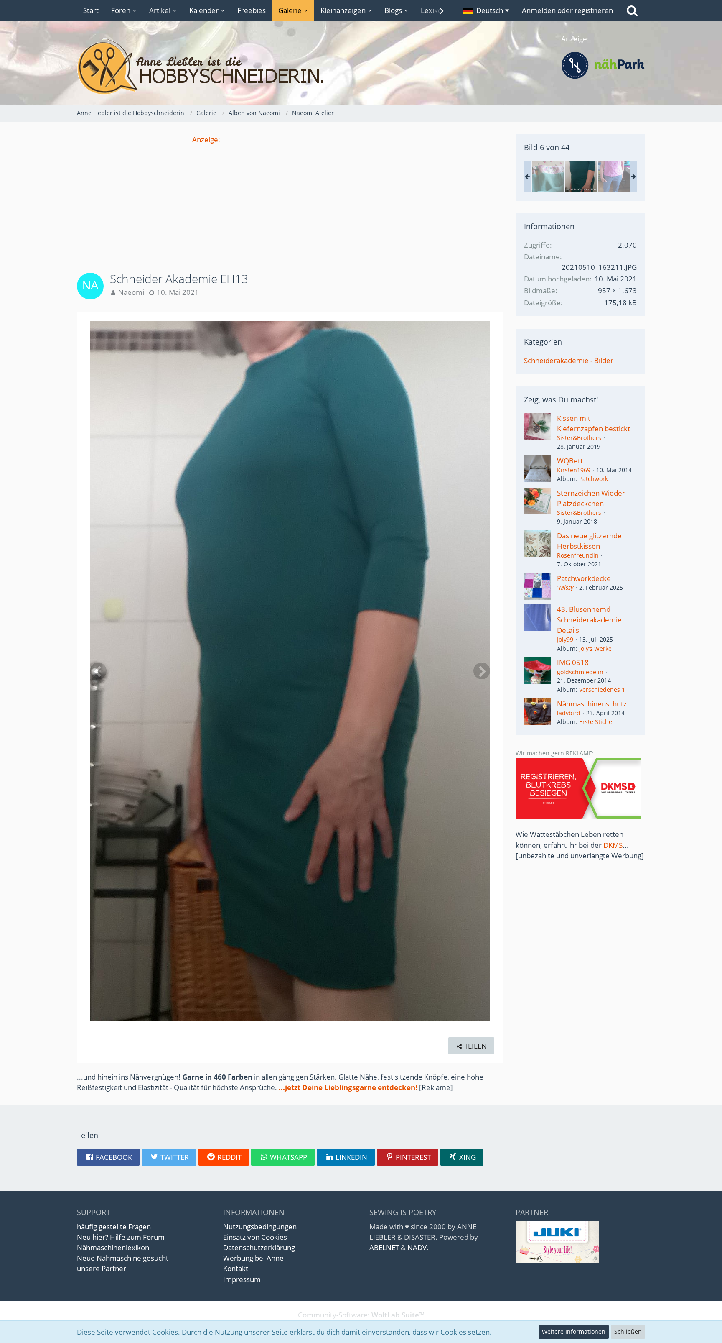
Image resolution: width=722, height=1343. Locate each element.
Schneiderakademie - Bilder (568, 360)
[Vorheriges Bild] (98, 671)
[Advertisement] (290, 203)
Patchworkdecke (584, 578)
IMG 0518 (573, 662)
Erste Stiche (595, 722)
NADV (417, 1247)
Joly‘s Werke (595, 648)
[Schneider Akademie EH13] (581, 176)
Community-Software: (361, 1315)
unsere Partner (101, 1268)
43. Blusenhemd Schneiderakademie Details (589, 619)
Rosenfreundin (578, 555)
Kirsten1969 (573, 470)
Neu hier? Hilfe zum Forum (121, 1237)
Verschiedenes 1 (602, 689)
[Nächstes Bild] (481, 671)
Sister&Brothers (579, 438)
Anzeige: (206, 139)
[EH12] (548, 176)
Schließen (628, 1331)
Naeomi (131, 292)
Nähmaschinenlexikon (113, 1247)
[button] (486, 10)
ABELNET (384, 1247)
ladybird (568, 713)
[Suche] (632, 10)
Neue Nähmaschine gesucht (122, 1258)
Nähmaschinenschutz (592, 704)
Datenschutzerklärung (259, 1247)
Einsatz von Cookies (255, 1237)
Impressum (242, 1279)
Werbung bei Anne (253, 1258)
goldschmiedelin (580, 672)
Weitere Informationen (573, 1331)
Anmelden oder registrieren (567, 10)
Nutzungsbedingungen (260, 1226)
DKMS (613, 845)
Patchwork (593, 479)
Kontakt (235, 1268)
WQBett (570, 461)
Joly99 (565, 639)
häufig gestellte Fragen (114, 1226)
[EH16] (614, 176)
